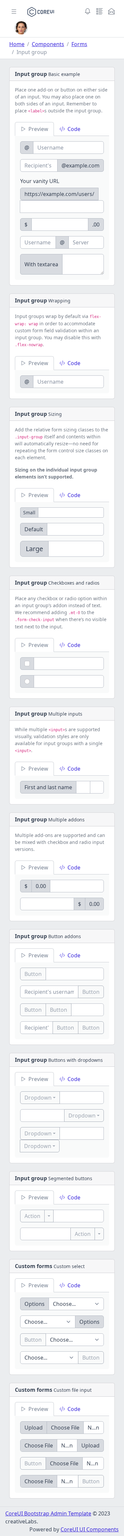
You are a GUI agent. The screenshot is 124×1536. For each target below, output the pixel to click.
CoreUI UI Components (90, 1529)
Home (16, 44)
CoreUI (14, 1513)
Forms (79, 44)
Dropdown (38, 1097)
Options (34, 1304)
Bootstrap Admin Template (57, 1513)
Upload (33, 1427)
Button (33, 974)
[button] (21, 27)
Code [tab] (73, 129)
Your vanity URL (39, 181)
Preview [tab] (38, 129)
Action (32, 1216)
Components (48, 44)
